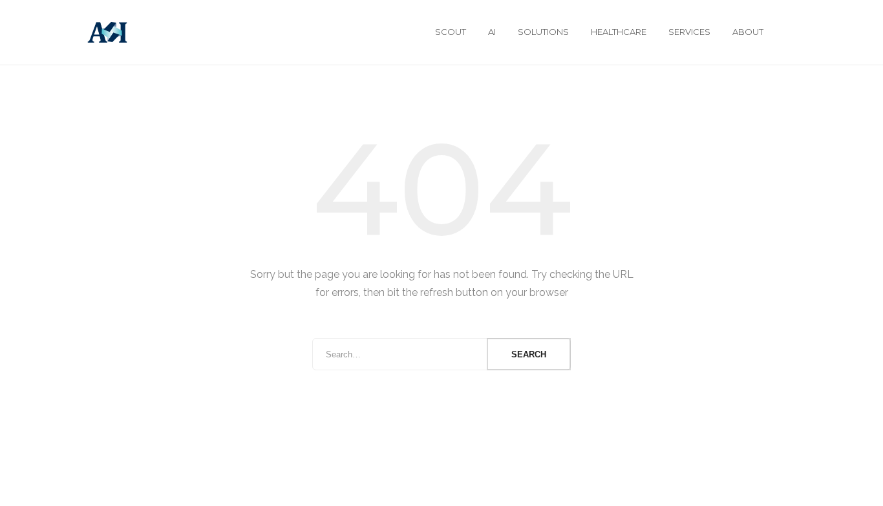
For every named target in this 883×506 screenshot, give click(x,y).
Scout (450, 31)
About (747, 31)
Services (689, 31)
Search (528, 354)
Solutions (543, 31)
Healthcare (618, 31)
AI (492, 31)
